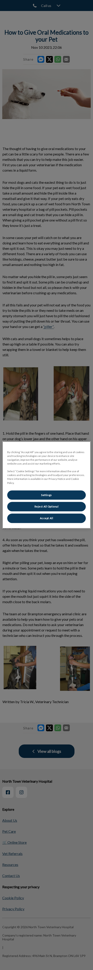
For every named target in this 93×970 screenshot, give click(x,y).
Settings (46, 495)
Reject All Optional (47, 506)
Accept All (46, 518)
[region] (46, 485)
